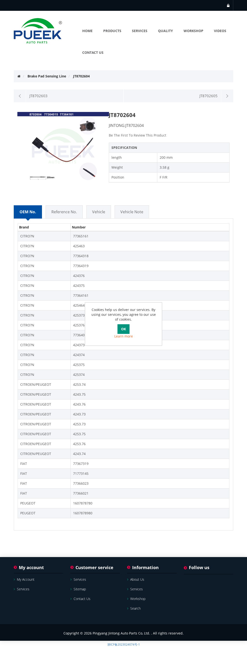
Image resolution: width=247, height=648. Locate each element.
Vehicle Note (131, 211)
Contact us (82, 598)
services (23, 589)
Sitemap (80, 589)
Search (135, 608)
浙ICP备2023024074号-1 (123, 644)
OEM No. (28, 211)
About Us (137, 579)
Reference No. (64, 211)
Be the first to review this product (137, 135)
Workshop (137, 598)
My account (25, 579)
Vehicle (98, 211)
